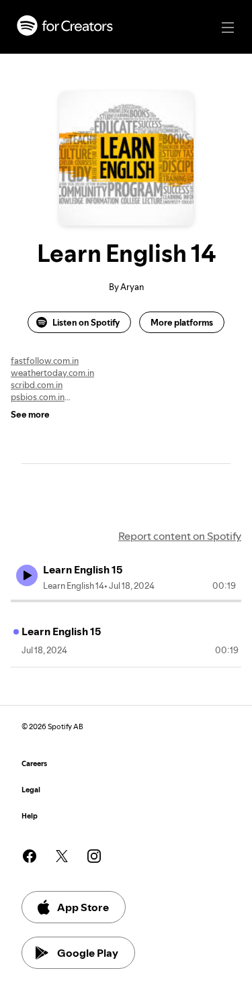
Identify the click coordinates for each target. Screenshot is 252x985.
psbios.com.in (38, 397)
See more (30, 414)
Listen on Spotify (86, 322)
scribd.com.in (36, 385)
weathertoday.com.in (52, 373)
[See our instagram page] (94, 856)
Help (30, 816)
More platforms (182, 322)
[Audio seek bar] (126, 601)
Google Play (87, 952)
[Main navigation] (228, 27)
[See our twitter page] (62, 856)
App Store (83, 907)
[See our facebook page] (30, 856)
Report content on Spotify (179, 535)
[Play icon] (27, 575)
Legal (31, 790)
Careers (34, 764)
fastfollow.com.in (45, 361)
